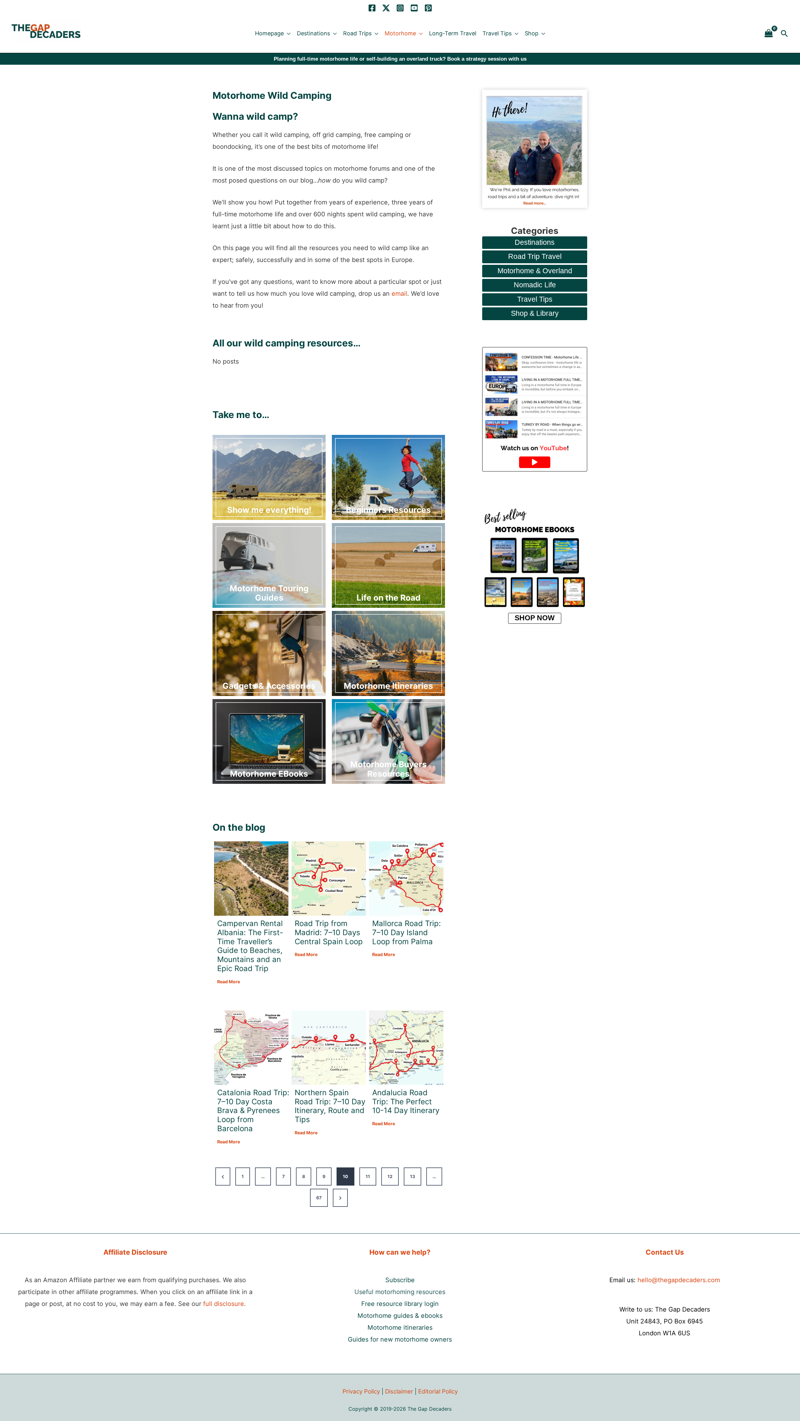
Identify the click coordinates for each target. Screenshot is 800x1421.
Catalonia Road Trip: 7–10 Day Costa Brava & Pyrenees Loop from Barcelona (253, 1110)
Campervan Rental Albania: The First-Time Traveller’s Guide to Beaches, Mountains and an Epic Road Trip (250, 946)
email (399, 293)
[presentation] (251, 878)
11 (368, 1176)
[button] (287, 33)
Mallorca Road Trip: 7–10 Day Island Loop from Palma (406, 932)
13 (412, 1176)
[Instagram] (400, 8)
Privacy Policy (361, 1391)
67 (319, 1197)
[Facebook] (372, 8)
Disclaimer (399, 1391)
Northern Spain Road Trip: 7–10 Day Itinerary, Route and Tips (330, 1106)
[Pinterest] (428, 8)
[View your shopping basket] (768, 33)
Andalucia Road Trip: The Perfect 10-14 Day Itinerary (405, 1101)
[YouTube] (414, 8)
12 (390, 1176)
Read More (228, 982)
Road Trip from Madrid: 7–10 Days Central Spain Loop (329, 932)
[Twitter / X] (386, 8)
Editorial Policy (438, 1391)
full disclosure (223, 1304)
